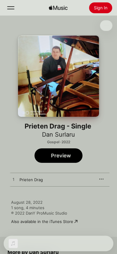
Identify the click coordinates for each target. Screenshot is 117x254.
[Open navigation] (10, 7)
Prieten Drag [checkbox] (31, 179)
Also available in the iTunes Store (42, 221)
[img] (58, 8)
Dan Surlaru (58, 134)
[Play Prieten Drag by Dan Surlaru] (14, 179)
